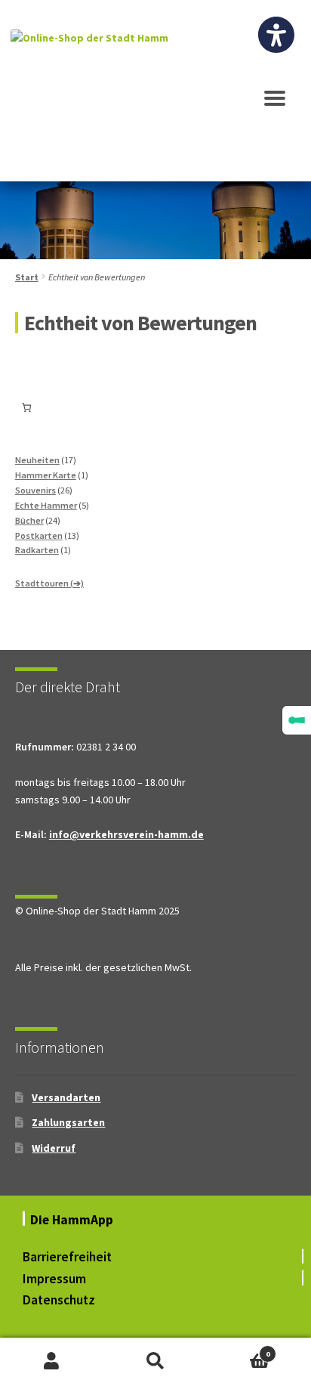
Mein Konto (51, 1360)
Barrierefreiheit (67, 1256)
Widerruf (53, 1148)
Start (26, 277)
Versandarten (66, 1097)
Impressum (54, 1278)
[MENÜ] (275, 105)
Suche (155, 1360)
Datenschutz (59, 1300)
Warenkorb (239, 1349)
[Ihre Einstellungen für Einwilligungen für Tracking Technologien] (296, 720)
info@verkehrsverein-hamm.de (126, 834)
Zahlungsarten (68, 1122)
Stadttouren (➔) (49, 583)
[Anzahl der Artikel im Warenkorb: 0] (26, 407)
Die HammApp (73, 1219)
